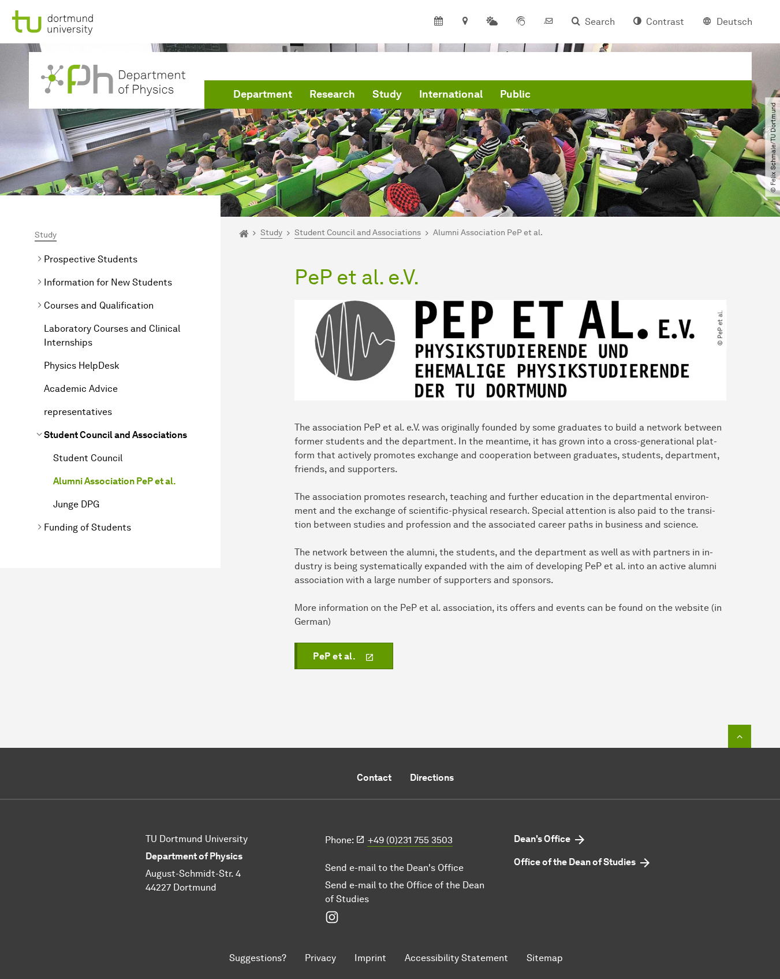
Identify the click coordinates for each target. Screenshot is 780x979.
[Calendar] (438, 22)
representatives (78, 411)
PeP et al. (334, 656)
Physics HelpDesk (82, 365)
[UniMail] (548, 22)
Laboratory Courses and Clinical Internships (112, 335)
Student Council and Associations (115, 434)
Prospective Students (90, 259)
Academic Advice (81, 388)
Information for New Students (108, 282)
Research (332, 94)
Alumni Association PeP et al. (114, 481)
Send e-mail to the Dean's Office (394, 867)
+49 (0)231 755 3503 (410, 840)
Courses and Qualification (99, 305)
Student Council (87, 458)
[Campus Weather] (492, 22)
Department (262, 94)
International (451, 94)
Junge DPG (76, 504)
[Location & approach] (464, 22)
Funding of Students (87, 527)
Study (387, 94)
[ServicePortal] (521, 22)
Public (515, 94)
